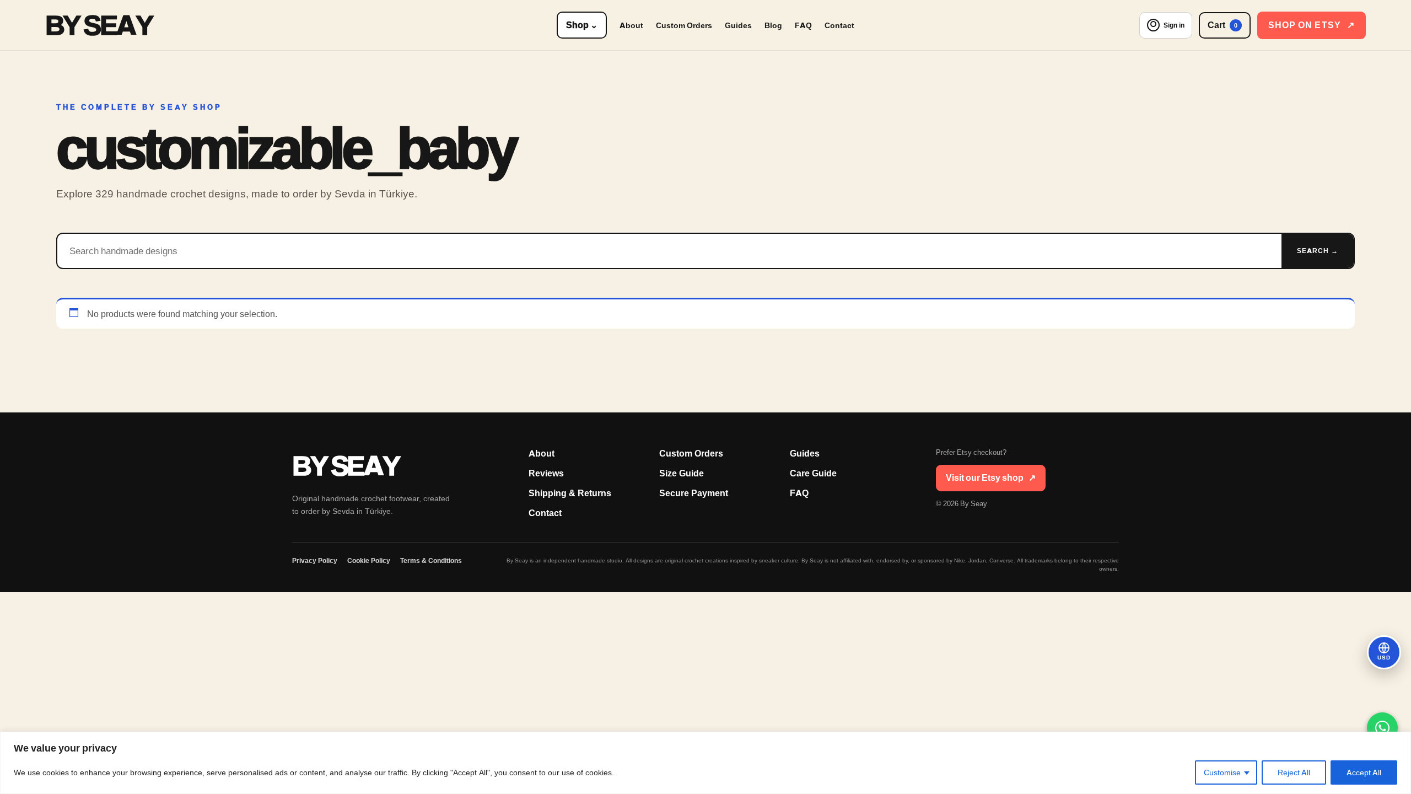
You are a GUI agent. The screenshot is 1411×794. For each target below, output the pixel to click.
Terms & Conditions (431, 560)
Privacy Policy (314, 560)
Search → (1317, 250)
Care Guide (813, 473)
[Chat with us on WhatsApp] (1382, 727)
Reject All (1294, 772)
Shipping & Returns (570, 493)
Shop (581, 25)
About (631, 25)
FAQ (803, 25)
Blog (773, 25)
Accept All (1364, 772)
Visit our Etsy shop (991, 478)
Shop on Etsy (1311, 25)
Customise (1222, 772)
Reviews (546, 473)
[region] (705, 763)
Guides (738, 25)
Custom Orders (684, 25)
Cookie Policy (368, 560)
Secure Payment (693, 493)
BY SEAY (98, 25)
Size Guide (681, 473)
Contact (839, 25)
